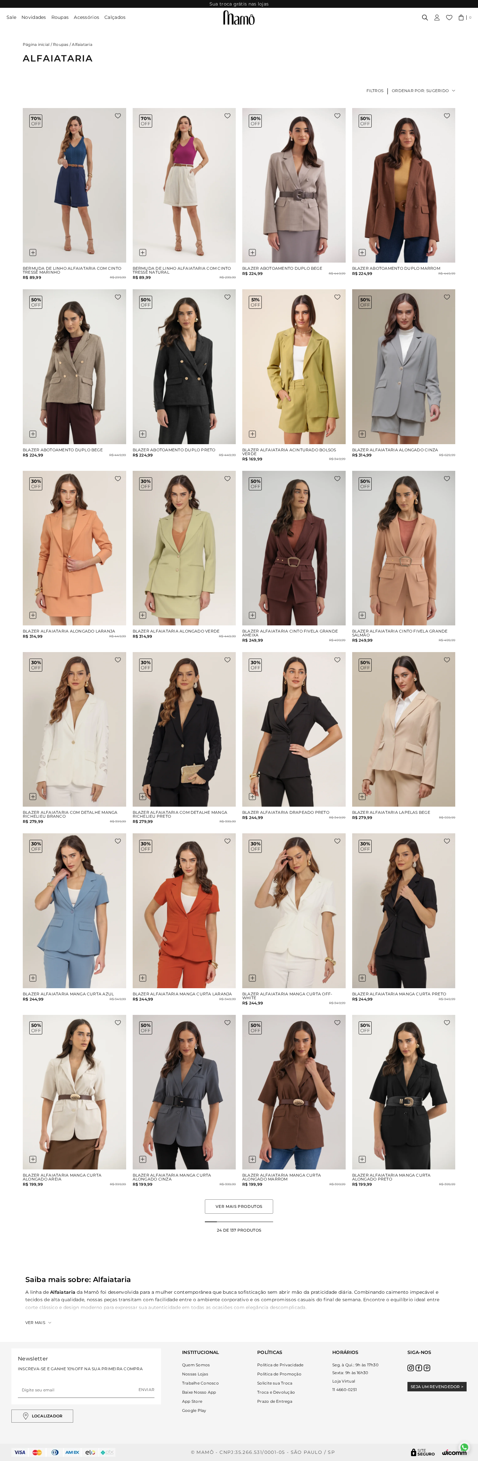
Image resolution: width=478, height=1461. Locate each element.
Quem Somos (196, 1364)
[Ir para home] (239, 17)
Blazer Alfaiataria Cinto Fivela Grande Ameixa (290, 633)
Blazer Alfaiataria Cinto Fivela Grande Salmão (400, 633)
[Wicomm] (454, 1452)
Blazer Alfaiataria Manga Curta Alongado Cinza (172, 1177)
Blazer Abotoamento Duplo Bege (282, 268)
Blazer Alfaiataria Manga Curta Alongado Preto (391, 1177)
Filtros (375, 90)
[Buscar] (425, 17)
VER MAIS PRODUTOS (239, 1206)
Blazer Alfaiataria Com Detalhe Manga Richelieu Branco (70, 814)
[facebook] (419, 1368)
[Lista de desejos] (449, 17)
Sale (11, 17)
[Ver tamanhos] (33, 252)
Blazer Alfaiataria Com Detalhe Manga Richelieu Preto (180, 814)
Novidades (33, 17)
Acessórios (86, 17)
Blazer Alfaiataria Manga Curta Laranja (182, 994)
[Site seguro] (423, 1452)
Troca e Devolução (276, 1392)
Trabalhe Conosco (200, 1383)
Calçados (115, 17)
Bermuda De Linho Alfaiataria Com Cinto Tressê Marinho (72, 270)
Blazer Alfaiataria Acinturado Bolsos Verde (289, 452)
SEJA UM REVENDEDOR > (437, 1386)
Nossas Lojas (195, 1374)
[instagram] (410, 1368)
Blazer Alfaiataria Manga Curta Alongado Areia (62, 1177)
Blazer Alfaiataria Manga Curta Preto (399, 994)
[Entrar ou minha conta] (437, 17)
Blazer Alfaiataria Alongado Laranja (69, 631)
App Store (192, 1401)
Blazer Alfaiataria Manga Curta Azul (68, 994)
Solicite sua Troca (274, 1383)
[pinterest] (427, 1368)
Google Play (194, 1410)
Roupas (60, 17)
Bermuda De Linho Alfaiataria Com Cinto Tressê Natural (182, 270)
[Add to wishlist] (118, 116)
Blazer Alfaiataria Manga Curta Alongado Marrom (281, 1177)
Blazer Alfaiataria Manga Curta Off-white (287, 996)
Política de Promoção (279, 1374)
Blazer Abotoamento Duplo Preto (174, 450)
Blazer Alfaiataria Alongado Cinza (395, 450)
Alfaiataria (82, 44)
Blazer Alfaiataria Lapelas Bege (391, 812)
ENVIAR (146, 1389)
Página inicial (36, 44)
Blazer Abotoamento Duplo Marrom (396, 268)
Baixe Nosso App (199, 1392)
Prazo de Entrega (274, 1401)
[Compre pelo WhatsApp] (464, 1447)
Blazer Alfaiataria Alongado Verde (176, 631)
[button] (465, 17)
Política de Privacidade (280, 1364)
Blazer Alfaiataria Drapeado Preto (285, 812)
